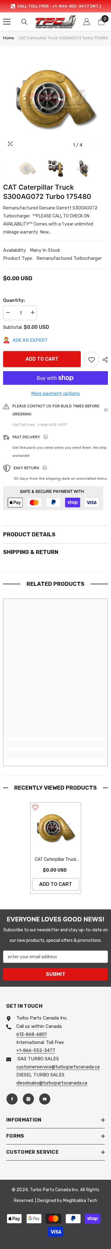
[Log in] (86, 21)
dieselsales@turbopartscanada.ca (51, 1083)
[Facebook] (12, 1099)
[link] (55, 744)
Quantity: (14, 300)
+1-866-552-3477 (35, 1050)
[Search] (24, 22)
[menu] (6, 21)
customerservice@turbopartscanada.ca (58, 1067)
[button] (90, 145)
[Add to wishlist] (91, 359)
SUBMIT (55, 974)
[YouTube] (45, 1099)
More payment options (55, 393)
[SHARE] (103, 359)
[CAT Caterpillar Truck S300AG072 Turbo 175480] (56, 828)
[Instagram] (28, 1099)
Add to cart (42, 359)
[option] (55, 6)
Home (8, 38)
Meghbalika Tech (80, 1200)
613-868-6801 (31, 1034)
